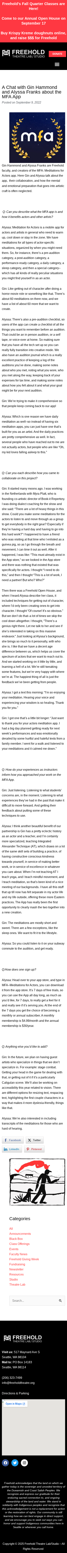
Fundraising (17, 1264)
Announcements (20, 1233)
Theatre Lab (17, 1284)
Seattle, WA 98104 (14, 1357)
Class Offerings (19, 1243)
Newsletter (16, 1269)
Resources (16, 1274)
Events (13, 1249)
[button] (57, 64)
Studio (13, 1279)
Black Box (16, 1238)
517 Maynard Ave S (27, 1352)
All (11, 1228)
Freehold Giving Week (24, 1259)
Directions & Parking (15, 1393)
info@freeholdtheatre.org (18, 1382)
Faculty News (18, 1254)
